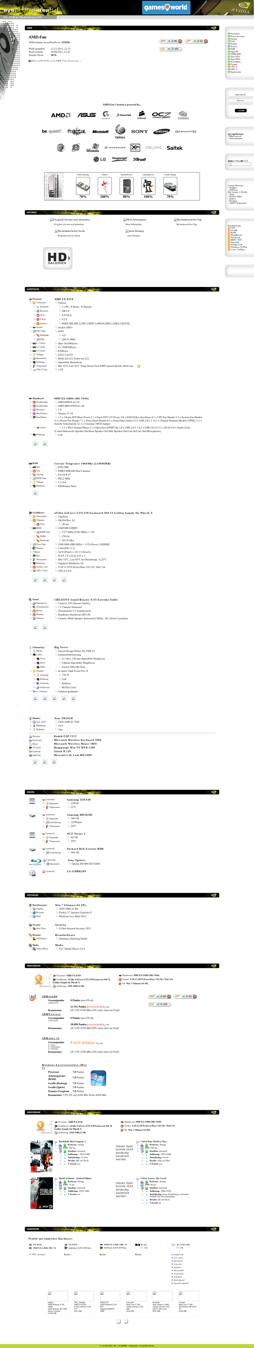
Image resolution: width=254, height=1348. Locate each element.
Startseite (235, 34)
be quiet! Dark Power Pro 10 (73, 670)
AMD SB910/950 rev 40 (71, 405)
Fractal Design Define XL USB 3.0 (76, 651)
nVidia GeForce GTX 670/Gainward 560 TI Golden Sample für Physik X (103, 512)
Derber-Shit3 (235, 196)
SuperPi (234, 52)
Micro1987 (179, 1270)
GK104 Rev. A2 (66, 520)
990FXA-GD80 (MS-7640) (71, 398)
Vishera (62, 302)
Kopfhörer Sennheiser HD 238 (74, 614)
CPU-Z (233, 67)
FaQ (232, 41)
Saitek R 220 (62, 751)
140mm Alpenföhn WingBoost (78, 662)
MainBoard (236, 235)
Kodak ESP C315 (65, 736)
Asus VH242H (63, 718)
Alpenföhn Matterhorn (70, 362)
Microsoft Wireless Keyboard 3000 (78, 739)
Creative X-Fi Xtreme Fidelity (74, 603)
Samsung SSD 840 (79, 799)
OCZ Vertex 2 (76, 833)
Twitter (233, 46)
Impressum (235, 72)
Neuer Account (237, 36)
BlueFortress (235, 136)
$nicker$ (178, 1261)
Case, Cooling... (238, 249)
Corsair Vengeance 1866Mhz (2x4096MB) (82, 463)
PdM (232, 49)
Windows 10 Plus (239, 247)
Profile (233, 44)
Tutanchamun (235, 138)
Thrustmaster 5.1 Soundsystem (74, 610)
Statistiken (235, 62)
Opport (177, 1267)
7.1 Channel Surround (70, 607)
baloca (232, 199)
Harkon (233, 201)
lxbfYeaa (233, 190)
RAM (233, 233)
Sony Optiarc (77, 860)
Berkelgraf (179, 1280)
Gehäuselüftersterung (69, 654)
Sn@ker (233, 188)
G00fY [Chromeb (237, 203)
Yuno (231, 194)
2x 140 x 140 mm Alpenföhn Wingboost (83, 658)
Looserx (178, 1264)
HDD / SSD (236, 240)
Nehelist (178, 1277)
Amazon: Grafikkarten (141, 1346)
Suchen (233, 39)
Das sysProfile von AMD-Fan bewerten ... (57, 61)
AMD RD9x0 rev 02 (69, 402)
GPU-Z (233, 69)
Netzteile (235, 242)
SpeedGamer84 (181, 1283)
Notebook (235, 237)
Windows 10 (236, 245)
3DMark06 (235, 54)
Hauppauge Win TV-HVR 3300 (74, 747)
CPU (233, 228)
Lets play (178, 1258)
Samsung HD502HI (80, 814)
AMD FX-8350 (64, 299)
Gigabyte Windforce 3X (71, 563)
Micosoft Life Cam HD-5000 (73, 755)
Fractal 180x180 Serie (74, 666)
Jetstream (178, 1274)
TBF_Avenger (38, 1254)
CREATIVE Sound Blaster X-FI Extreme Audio (86, 599)
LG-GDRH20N (76, 871)
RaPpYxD (179, 1254)
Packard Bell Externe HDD (85, 848)
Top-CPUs (235, 57)
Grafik (234, 230)
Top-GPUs (235, 59)
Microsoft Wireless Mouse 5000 (75, 743)
